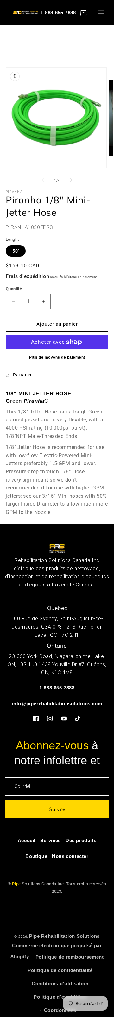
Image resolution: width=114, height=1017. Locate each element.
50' (15, 250)
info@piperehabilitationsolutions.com (57, 703)
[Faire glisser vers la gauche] (43, 180)
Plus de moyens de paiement (57, 357)
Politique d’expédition (60, 997)
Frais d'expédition (27, 276)
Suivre (57, 809)
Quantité (14, 288)
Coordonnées (60, 1010)
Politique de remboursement (69, 957)
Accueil (26, 840)
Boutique (36, 856)
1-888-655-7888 (58, 12)
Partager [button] (22, 374)
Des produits (81, 840)
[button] (104, 13)
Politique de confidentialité (60, 970)
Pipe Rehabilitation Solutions (64, 936)
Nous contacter (70, 856)
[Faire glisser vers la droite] (71, 180)
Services (50, 840)
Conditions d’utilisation (60, 983)
